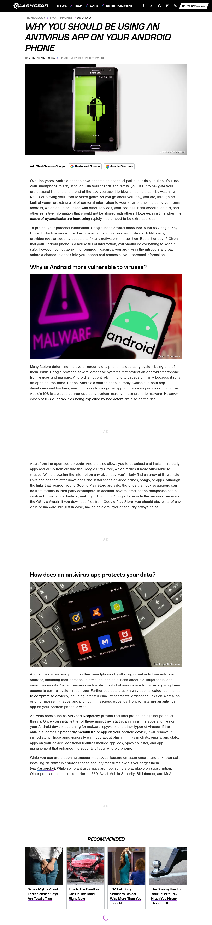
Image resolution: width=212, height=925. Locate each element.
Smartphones (61, 18)
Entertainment (119, 6)
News (62, 6)
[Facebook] (144, 6)
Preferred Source (87, 166)
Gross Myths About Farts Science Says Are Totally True (43, 894)
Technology (35, 18)
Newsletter (196, 5)
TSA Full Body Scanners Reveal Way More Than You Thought (125, 896)
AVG (71, 716)
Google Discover (121, 166)
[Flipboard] (167, 6)
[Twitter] (151, 6)
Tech (78, 6)
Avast (53, 501)
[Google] (159, 6)
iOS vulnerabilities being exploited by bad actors (84, 399)
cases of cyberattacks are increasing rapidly (66, 218)
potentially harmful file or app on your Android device (103, 732)
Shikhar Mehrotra (42, 58)
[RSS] (175, 6)
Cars (94, 6)
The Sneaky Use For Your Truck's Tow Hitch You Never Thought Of (166, 896)
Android (84, 18)
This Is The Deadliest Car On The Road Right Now (85, 894)
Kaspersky (91, 716)
